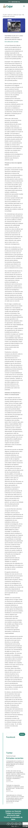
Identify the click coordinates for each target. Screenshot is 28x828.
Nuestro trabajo (17, 39)
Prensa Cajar (11, 35)
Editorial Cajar (9, 37)
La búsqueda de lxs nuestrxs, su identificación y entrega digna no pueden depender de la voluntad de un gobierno (15, 763)
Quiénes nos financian (13, 811)
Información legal (13, 815)
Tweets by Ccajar (11, 756)
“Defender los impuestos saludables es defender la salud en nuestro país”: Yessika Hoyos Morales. (15, 788)
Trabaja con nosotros (13, 813)
